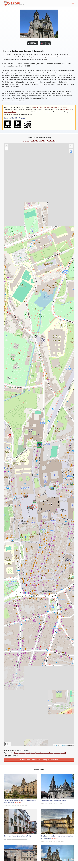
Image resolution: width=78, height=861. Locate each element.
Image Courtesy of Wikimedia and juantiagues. (15, 839)
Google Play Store (10, 112)
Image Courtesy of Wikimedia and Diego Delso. (15, 806)
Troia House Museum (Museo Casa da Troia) (17, 836)
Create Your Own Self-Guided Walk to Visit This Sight (39, 141)
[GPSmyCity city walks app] (14, 3)
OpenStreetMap (63, 745)
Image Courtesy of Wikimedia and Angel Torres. (52, 841)
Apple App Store (66, 109)
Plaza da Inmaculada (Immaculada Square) (53, 800)
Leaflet (55, 745)
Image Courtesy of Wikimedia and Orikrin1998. (13, 101)
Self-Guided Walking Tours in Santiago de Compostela (49, 107)
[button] (39, 444)
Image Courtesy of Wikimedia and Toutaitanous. (52, 803)
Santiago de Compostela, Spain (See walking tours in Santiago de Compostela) (40, 753)
